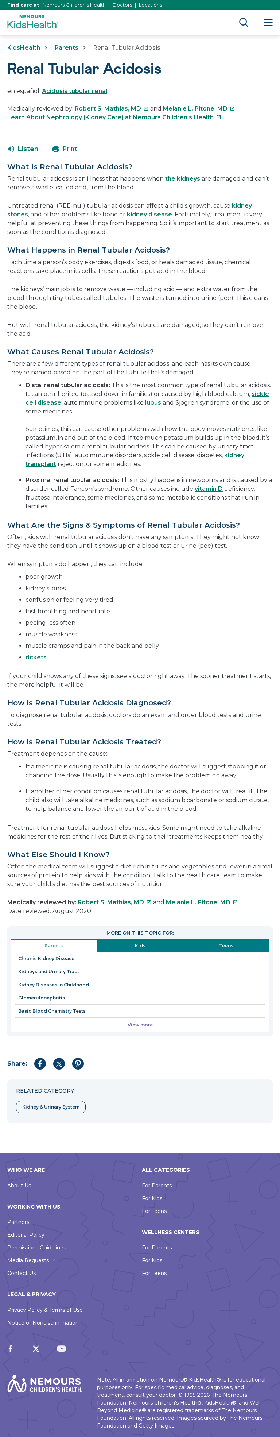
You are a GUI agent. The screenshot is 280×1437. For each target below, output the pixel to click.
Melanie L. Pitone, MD (199, 108)
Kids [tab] (140, 945)
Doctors (122, 5)
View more (140, 1025)
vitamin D (209, 488)
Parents (66, 47)
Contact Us (21, 1273)
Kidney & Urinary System (50, 1107)
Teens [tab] (226, 945)
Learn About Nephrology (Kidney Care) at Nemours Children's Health (114, 117)
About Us (19, 1185)
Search (244, 22)
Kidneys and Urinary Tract (48, 971)
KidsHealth (23, 47)
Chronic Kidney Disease (46, 958)
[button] (23, 149)
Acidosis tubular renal (74, 91)
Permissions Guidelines (36, 1247)
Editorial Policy (25, 1235)
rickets (36, 657)
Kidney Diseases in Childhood (53, 984)
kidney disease (149, 214)
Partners (18, 1222)
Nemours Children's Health (74, 5)
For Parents (157, 1185)
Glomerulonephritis (41, 998)
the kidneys (182, 178)
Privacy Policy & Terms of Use (45, 1310)
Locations (150, 5)
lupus (153, 402)
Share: (17, 1063)
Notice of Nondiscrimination (43, 1323)
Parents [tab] (53, 945)
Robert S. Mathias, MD (112, 108)
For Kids (152, 1198)
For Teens (154, 1211)
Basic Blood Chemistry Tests (52, 1011)
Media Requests (28, 1260)
